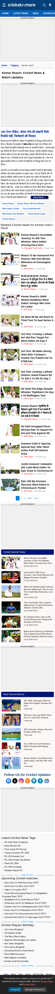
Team (20, 974)
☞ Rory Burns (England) (13, 947)
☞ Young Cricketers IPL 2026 (15, 853)
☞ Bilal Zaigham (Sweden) (14, 957)
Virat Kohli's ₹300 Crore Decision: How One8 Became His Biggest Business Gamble (38, 575)
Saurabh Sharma (31, 419)
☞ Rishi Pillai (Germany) (13, 954)
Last (36, 498)
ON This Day (38, 974)
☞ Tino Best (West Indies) (14, 936)
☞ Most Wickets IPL (11, 845)
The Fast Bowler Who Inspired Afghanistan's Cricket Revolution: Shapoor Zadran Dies (38, 605)
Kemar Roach (8, 203)
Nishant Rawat (30, 289)
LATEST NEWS (20, 13)
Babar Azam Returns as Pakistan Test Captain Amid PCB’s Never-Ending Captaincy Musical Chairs (38, 633)
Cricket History (8, 219)
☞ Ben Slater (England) (13, 943)
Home (5, 13)
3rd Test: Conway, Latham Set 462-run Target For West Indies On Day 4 (36, 337)
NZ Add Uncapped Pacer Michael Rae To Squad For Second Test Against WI (37, 430)
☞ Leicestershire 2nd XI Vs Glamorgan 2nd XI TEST (26, 917)
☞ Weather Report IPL (12, 870)
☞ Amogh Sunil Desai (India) (15, 961)
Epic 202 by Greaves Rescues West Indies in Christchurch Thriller (35, 484)
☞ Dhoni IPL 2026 (10, 863)
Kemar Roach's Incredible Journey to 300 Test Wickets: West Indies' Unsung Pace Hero (38, 560)
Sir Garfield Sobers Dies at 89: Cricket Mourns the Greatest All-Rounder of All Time (38, 619)
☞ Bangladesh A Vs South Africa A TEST (20, 899)
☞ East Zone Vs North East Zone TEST (20, 882)
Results (49, 974)
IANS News (29, 269)
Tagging (14, 65)
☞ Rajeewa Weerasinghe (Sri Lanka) (19, 940)
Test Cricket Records (32, 209)
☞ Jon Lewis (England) (12, 929)
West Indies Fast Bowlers (13, 214)
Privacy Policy (47, 981)
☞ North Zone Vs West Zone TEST (18, 886)
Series (27, 974)
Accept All (15, 989)
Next (30, 498)
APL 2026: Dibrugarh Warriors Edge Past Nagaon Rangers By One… (38, 703)
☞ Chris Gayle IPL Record (14, 849)
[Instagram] (21, 780)
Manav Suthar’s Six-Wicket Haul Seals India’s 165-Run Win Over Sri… (38, 760)
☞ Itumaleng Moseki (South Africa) (18, 950)
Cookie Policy (29, 984)
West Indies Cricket (10, 209)
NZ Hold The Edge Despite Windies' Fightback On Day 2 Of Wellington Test (37, 392)
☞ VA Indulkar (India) (11, 933)
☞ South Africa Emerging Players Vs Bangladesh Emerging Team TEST (24, 893)
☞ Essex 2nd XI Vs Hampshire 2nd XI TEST (22, 910)
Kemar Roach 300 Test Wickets (31, 203)
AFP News (28, 310)
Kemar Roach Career (37, 214)
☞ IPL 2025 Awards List (13, 856)
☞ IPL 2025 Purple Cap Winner (16, 860)
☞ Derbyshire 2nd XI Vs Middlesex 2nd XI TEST (24, 903)
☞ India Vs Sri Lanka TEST (14, 889)
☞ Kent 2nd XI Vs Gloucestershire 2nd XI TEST (24, 913)
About (13, 974)
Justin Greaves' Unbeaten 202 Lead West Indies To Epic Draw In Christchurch (37, 467)
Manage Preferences (34, 989)
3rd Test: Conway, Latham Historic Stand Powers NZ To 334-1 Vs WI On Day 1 (36, 375)
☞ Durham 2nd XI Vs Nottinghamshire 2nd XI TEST (26, 906)
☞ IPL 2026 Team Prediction (15, 842)
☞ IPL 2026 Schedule (12, 867)
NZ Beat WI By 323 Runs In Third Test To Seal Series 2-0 (37, 320)
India (35, 13)
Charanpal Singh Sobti (33, 248)
